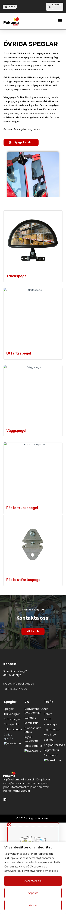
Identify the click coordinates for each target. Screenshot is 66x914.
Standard (30, 718)
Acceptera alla (33, 881)
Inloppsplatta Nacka (32, 730)
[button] (59, 20)
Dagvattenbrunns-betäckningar (33, 710)
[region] (33, 878)
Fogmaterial (51, 750)
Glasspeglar (11, 724)
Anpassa (33, 893)
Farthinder (50, 734)
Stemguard (51, 755)
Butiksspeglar (12, 719)
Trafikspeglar (12, 714)
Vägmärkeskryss (53, 745)
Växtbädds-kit (33, 746)
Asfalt (47, 719)
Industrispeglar (13, 729)
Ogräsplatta (51, 729)
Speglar (9, 709)
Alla (46, 709)
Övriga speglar (9, 736)
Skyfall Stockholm (31, 738)
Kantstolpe (51, 724)
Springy (48, 740)
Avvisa (33, 905)
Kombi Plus (31, 723)
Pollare (48, 714)
